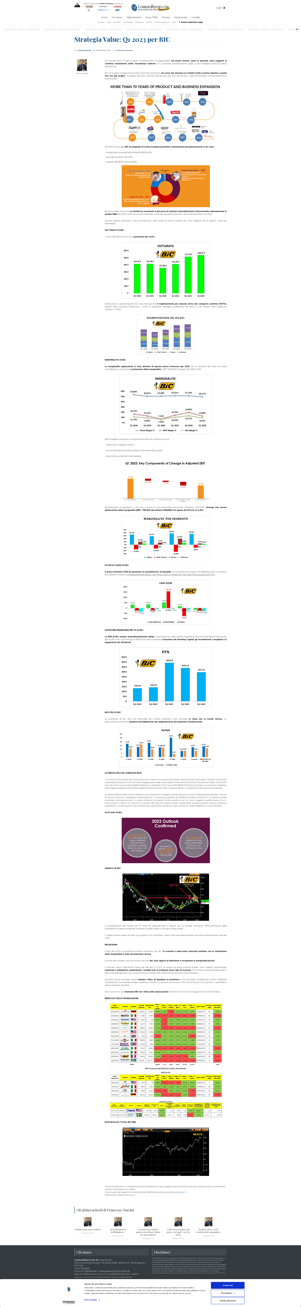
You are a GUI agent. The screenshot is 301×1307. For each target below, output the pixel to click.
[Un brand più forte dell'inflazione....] (87, 1221)
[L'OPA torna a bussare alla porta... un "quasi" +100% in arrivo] (148, 1221)
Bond (109, 22)
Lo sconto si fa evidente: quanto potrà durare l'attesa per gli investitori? (118, 1232)
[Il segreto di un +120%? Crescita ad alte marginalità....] (178, 1221)
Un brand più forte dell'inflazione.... (87, 1230)
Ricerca (166, 17)
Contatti (195, 17)
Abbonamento (85, 50)
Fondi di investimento (162, 22)
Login (219, 7)
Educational (139, 22)
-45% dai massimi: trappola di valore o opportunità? (208, 1230)
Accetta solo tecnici (228, 1301)
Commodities (128, 22)
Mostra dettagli (90, 1300)
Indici (174, 22)
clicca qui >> (181, 1192)
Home (104, 17)
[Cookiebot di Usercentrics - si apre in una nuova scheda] (69, 1302)
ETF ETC (149, 22)
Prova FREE (152, 17)
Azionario (101, 22)
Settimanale (180, 17)
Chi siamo (117, 17)
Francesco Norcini (125, 50)
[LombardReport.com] (150, 11)
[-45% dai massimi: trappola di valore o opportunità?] (208, 1221)
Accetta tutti (228, 1285)
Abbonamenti (134, 17)
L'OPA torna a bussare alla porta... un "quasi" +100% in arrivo (148, 1232)
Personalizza (226, 1293)
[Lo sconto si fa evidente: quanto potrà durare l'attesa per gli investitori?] (118, 1221)
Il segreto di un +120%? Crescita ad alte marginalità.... (178, 1230)
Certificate (117, 22)
